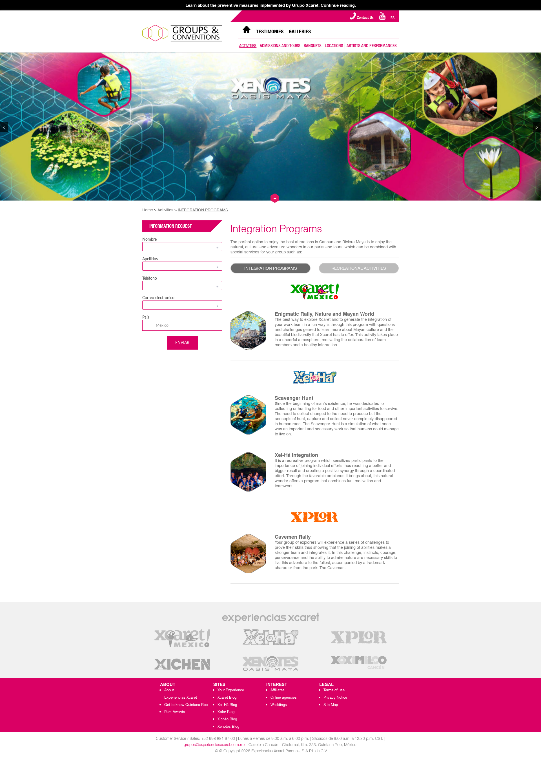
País (145, 317)
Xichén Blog (227, 719)
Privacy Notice (335, 698)
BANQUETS (313, 46)
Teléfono (149, 278)
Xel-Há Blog (227, 705)
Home (148, 210)
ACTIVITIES (247, 46)
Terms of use (334, 690)
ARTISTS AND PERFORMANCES (372, 46)
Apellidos (150, 259)
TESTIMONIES (269, 32)
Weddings (278, 705)
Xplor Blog (226, 712)
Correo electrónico (158, 298)
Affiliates (277, 690)
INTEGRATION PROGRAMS (203, 210)
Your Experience (231, 690)
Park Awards (174, 712)
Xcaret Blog (227, 698)
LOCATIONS (334, 46)
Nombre (149, 240)
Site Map (330, 705)
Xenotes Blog (228, 727)
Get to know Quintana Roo (186, 705)
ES (392, 18)
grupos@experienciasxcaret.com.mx (214, 745)
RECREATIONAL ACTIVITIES (358, 269)
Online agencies (283, 698)
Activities (166, 210)
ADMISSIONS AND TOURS (280, 46)
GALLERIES (300, 32)
